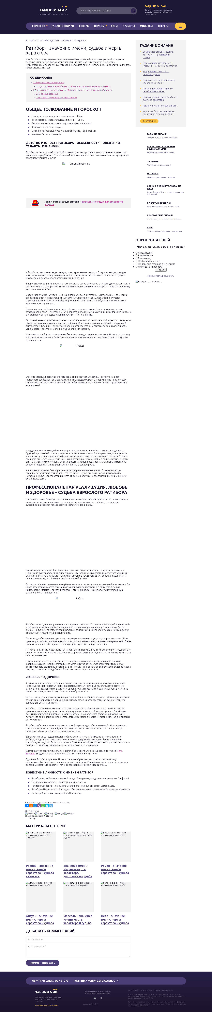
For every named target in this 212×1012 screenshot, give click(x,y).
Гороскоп (38, 26)
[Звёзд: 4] (59, 813)
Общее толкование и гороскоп (48, 82)
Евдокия (30, 753)
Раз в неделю (145, 255)
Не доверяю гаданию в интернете (156, 264)
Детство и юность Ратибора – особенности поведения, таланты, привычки (73, 86)
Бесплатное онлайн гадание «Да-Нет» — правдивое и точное (158, 54)
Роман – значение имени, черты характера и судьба (115, 869)
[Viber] (39, 805)
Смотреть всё (149, 121)
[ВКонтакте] (27, 805)
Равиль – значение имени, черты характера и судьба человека (40, 871)
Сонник (84, 26)
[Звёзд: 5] (69, 813)
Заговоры (153, 161)
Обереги (163, 26)
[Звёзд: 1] (30, 813)
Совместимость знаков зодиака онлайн (161, 147)
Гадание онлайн (156, 6)
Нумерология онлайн (160, 215)
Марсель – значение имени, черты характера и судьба (77, 919)
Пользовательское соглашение (46, 1005)
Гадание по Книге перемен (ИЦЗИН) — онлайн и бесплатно (160, 64)
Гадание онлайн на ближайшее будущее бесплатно (160, 98)
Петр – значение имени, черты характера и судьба (115, 919)
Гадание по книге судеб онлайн (160, 105)
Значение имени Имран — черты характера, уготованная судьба (77, 871)
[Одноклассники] (31, 805)
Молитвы (146, 26)
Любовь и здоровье (47, 94)
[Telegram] (51, 805)
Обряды (99, 26)
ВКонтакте (95, 998)
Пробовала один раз (149, 261)
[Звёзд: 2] (40, 813)
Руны (114, 26)
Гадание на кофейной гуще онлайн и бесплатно (158, 90)
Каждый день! (145, 252)
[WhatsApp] (43, 805)
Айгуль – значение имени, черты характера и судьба (40, 919)
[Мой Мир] (35, 805)
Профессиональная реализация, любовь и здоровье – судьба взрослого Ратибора (72, 90)
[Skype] (47, 805)
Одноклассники (101, 998)
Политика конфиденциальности (96, 980)
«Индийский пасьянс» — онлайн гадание (156, 73)
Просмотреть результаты (160, 275)
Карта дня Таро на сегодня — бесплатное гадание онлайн (158, 112)
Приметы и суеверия (159, 203)
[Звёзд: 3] (50, 813)
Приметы (129, 26)
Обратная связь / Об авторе (50, 980)
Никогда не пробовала (150, 266)
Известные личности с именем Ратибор (56, 98)
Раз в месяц (144, 258)
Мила (119, 751)
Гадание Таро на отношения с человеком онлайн (159, 81)
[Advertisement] (68, 240)
